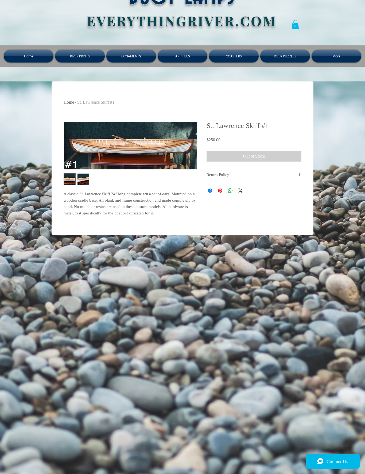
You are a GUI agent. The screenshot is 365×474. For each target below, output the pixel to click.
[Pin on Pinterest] (220, 190)
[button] (295, 24)
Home (69, 102)
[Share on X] (240, 190)
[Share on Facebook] (210, 190)
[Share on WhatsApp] (230, 190)
